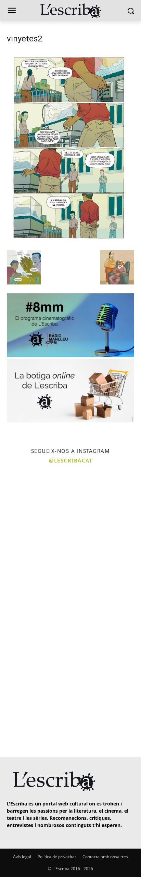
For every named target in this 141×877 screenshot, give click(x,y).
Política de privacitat (57, 857)
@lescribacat (70, 460)
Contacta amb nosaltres (105, 857)
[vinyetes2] (70, 243)
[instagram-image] (34, 502)
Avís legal (22, 857)
